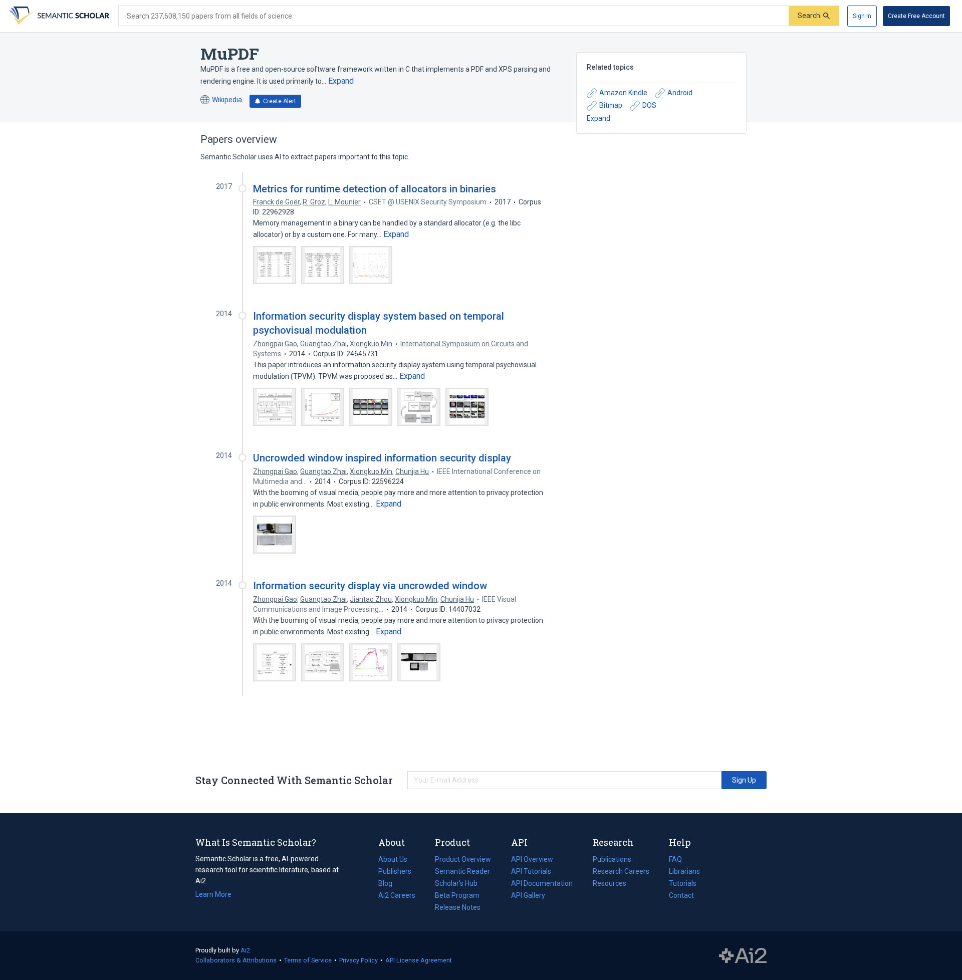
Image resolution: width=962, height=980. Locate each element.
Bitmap (610, 105)
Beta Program (457, 895)
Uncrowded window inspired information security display (382, 458)
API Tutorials (531, 871)
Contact (681, 895)
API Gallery (528, 895)
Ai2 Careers (396, 896)
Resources (609, 884)
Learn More (213, 894)
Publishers (394, 871)
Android (679, 93)
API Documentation (542, 884)
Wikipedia (221, 100)
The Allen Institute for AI (743, 955)
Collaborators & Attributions (236, 960)
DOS (649, 105)
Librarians (684, 871)
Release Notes (457, 907)
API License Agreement (418, 960)
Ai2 (245, 950)
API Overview (532, 859)
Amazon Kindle (623, 93)
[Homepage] (58, 16)
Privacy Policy (358, 960)
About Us (392, 859)
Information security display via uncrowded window (370, 586)
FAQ (675, 859)
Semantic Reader (462, 871)
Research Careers (621, 872)
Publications (612, 860)
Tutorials (682, 883)
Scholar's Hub (456, 883)
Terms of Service (308, 960)
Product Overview (463, 859)
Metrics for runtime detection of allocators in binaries (374, 189)
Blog (389, 884)
